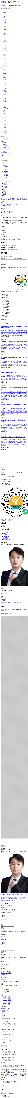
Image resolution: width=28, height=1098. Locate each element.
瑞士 (2, 204)
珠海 (4, 132)
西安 (4, 118)
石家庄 (5, 91)
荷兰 (23, 199)
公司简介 (3, 971)
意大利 (3, 201)
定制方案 (3, 934)
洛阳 (4, 65)
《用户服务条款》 (12, 267)
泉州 (4, 84)
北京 (4, 12)
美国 (8, 198)
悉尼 (4, 144)
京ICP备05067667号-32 (15, 1069)
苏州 (4, 93)
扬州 (4, 125)
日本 (25, 198)
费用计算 (5, 174)
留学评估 (5, 532)
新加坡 (7, 199)
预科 (4, 194)
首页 (2, 1)
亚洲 (4, 942)
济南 (4, 54)
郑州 (4, 131)
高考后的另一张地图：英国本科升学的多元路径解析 (14, 341)
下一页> (3, 469)
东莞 (4, 27)
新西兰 (22, 198)
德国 (13, 199)
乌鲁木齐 (5, 108)
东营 (4, 29)
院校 (4, 165)
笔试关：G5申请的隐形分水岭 (8, 372)
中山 (4, 134)
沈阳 (4, 90)
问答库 (5, 184)
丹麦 (7, 204)
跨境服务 (5, 1011)
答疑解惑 (5, 297)
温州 (4, 105)
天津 (4, 101)
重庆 (4, 22)
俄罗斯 (15, 204)
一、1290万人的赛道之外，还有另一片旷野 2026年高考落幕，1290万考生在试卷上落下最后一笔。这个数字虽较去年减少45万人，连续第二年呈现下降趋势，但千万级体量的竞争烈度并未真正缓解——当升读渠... (14, 347)
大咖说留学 (3, 2)
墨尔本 (5, 145)
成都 (4, 20)
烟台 (4, 127)
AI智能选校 (6, 171)
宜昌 (4, 124)
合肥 (4, 48)
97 (1, 467)
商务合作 (5, 973)
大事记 (7, 971)
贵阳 (4, 40)
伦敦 (4, 142)
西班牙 (7, 201)
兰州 (4, 63)
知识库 (5, 183)
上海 (4, 88)
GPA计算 (5, 175)
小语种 (6, 1013)
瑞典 (4, 204)
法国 (20, 199)
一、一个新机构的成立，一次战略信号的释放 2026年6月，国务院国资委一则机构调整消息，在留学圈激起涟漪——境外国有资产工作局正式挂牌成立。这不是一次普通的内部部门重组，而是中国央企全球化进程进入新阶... (14, 427)
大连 (4, 26)
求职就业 (5, 186)
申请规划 (3, 1008)
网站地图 (4, 974)
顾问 (4, 162)
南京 (4, 74)
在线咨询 (3, 915)
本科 (4, 192)
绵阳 (4, 69)
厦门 (4, 117)
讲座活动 (5, 166)
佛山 (4, 34)
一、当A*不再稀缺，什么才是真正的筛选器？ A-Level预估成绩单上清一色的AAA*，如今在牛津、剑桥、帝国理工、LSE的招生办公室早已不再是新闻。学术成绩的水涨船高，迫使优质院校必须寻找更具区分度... (14, 378)
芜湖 (4, 113)
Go (18, 472)
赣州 (4, 41)
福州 (4, 33)
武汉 (4, 107)
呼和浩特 (5, 50)
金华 (4, 55)
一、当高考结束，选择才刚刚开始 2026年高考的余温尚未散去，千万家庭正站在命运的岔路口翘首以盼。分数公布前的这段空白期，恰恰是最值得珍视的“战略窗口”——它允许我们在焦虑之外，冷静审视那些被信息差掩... (14, 442)
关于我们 (3, 151)
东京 (4, 147)
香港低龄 (5, 989)
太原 (4, 98)
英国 (10, 198)
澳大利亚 (18, 198)
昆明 (4, 59)
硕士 (4, 189)
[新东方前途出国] (5, 152)
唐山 (4, 100)
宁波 (4, 77)
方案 (4, 163)
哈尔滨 (5, 47)
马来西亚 (16, 199)
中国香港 (5, 138)
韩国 (10, 199)
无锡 (4, 110)
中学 (4, 195)
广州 (4, 38)
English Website (15, 1)
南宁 (4, 76)
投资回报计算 (6, 539)
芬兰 (12, 204)
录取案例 (5, 296)
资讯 (4, 169)
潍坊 (4, 111)
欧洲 (2, 942)
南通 (4, 79)
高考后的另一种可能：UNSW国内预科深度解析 (13, 437)
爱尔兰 (9, 998)
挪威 (9, 204)
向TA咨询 (3, 907)
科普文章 (5, 294)
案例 (4, 168)
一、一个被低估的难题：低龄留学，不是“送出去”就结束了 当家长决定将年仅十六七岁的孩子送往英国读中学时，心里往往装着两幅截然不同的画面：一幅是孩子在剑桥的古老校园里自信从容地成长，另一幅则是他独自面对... (14, 395)
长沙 (4, 17)
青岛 (4, 83)
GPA (4, 533)
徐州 (4, 120)
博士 (4, 191)
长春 (4, 16)
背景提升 (4, 1010)
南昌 (4, 73)
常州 (4, 19)
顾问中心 (12, 291)
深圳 (4, 94)
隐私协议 (13, 1072)
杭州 (4, 45)
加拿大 (8, 148)
